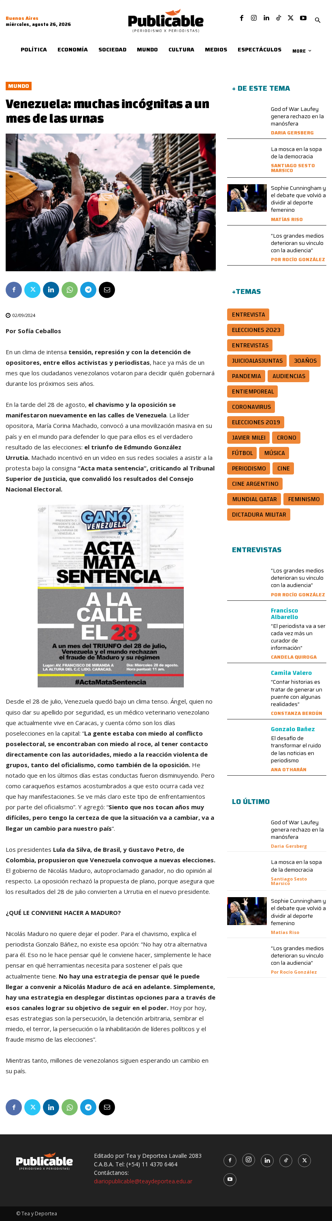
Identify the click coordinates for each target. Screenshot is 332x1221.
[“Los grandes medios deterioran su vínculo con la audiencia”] (247, 246)
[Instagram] (254, 18)
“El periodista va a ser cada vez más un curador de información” (298, 637)
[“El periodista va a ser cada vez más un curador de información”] (247, 621)
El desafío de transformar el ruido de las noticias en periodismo (296, 749)
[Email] (107, 290)
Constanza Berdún (296, 713)
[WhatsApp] (70, 290)
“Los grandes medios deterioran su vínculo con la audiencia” (297, 243)
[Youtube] (303, 18)
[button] (317, 20)
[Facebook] (242, 18)
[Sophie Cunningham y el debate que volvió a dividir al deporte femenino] (247, 198)
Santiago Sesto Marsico (293, 168)
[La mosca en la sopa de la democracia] (247, 159)
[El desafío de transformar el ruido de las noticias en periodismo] (247, 740)
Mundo (18, 86)
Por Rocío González (298, 259)
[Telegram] (88, 290)
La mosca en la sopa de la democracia (296, 153)
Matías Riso (287, 219)
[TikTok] (278, 18)
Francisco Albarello (284, 613)
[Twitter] (291, 18)
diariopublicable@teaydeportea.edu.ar (143, 1181)
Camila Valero (291, 673)
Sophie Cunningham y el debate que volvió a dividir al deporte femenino (298, 199)
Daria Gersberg (292, 132)
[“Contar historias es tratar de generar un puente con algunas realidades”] (247, 684)
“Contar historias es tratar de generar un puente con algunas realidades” (296, 692)
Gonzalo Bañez (293, 729)
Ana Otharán (288, 769)
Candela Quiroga (294, 657)
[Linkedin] (266, 18)
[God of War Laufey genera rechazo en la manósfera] (247, 119)
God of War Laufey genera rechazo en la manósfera (297, 116)
